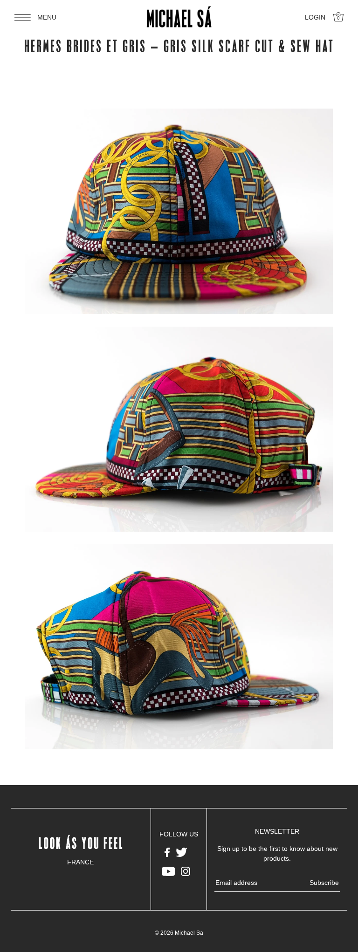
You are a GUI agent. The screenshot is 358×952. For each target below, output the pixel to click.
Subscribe (324, 882)
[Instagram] (185, 871)
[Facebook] (167, 851)
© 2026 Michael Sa (179, 933)
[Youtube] (168, 871)
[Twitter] (181, 851)
